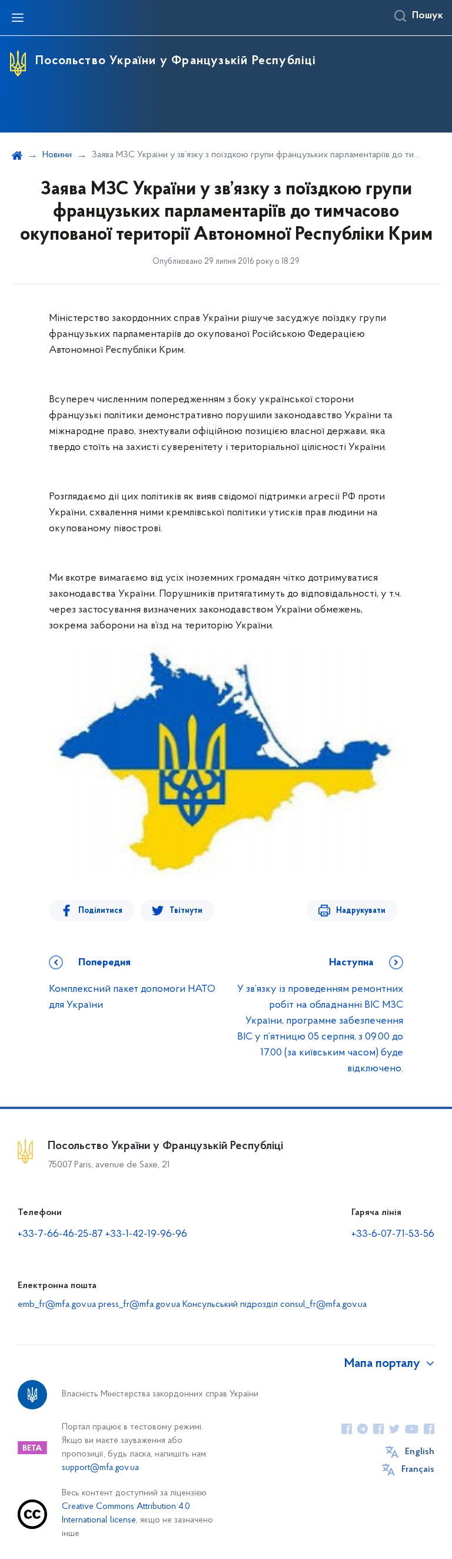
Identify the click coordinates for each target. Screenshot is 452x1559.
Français (417, 1469)
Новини (57, 155)
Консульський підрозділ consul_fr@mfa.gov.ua (274, 1304)
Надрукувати (360, 910)
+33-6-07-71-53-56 (392, 1234)
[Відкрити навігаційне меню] (18, 18)
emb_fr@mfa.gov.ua (57, 1304)
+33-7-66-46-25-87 (60, 1234)
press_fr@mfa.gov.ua (139, 1304)
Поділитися (100, 910)
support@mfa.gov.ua (100, 1468)
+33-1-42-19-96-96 (146, 1234)
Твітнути (186, 910)
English (419, 1452)
